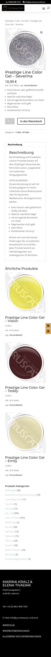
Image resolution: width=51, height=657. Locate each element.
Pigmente (10, 536)
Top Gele (9, 504)
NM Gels (9, 508)
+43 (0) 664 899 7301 (17, 606)
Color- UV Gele (22, 21)
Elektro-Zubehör (13, 549)
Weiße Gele (10, 522)
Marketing (10, 554)
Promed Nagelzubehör (16, 559)
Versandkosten (30, 85)
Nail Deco (10, 531)
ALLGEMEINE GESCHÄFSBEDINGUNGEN (22, 636)
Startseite (9, 21)
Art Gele (9, 527)
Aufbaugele (10, 490)
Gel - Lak (9, 513)
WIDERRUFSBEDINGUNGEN (16, 630)
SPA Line (9, 540)
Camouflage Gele (13, 499)
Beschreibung (15, 144)
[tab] (25, 144)
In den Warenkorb (31, 121)
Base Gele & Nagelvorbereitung (20, 494)
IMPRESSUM (9, 625)
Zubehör (9, 545)
